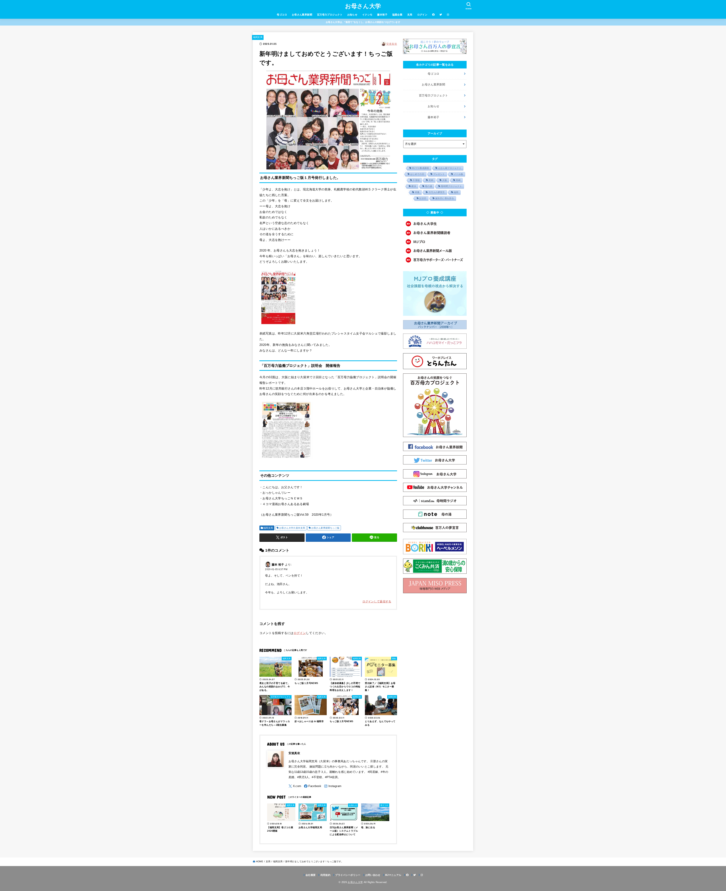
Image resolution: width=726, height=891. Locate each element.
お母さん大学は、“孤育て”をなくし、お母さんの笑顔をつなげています (363, 22)
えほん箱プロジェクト (449, 168)
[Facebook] (312, 786)
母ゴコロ (282, 14)
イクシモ (367, 14)
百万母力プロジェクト (329, 14)
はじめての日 (417, 174)
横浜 (413, 186)
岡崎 (458, 180)
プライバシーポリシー (347, 875)
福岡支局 (257, 37)
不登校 (416, 180)
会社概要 (311, 875)
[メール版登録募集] (435, 250)
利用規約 (325, 875)
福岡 (456, 192)
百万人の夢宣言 (437, 192)
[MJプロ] (435, 241)
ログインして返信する (376, 601)
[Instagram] (332, 786)
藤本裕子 (382, 14)
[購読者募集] (435, 232)
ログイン (422, 14)
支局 (409, 14)
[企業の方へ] (435, 259)
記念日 (422, 198)
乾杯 (431, 180)
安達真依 (391, 43)
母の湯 (428, 186)
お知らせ (352, 14)
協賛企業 (397, 14)
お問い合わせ (372, 875)
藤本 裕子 (278, 564)
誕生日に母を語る (444, 198)
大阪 (444, 180)
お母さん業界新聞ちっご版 (325, 528)
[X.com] (295, 786)
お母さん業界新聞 (302, 14)
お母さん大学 (363, 6)
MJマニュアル (393, 875)
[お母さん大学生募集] (435, 223)
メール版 (458, 174)
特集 (417, 192)
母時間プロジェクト (451, 186)
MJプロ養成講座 (420, 168)
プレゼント (439, 174)
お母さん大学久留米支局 (292, 528)
